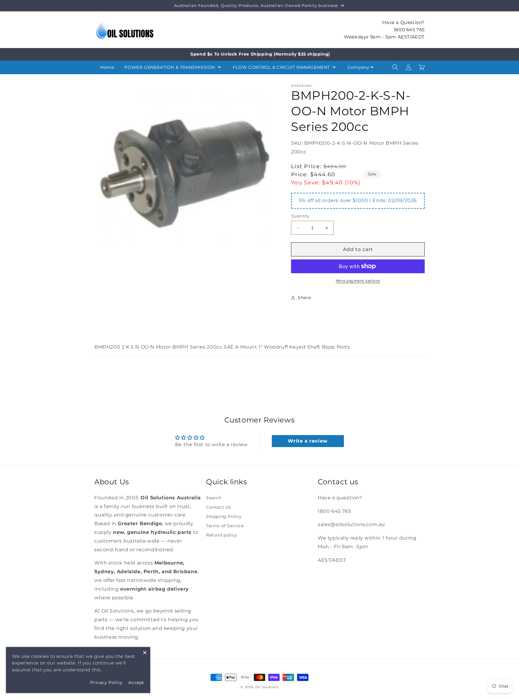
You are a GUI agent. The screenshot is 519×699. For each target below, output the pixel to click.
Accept (136, 682)
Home (107, 67)
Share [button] (304, 297)
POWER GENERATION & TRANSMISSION (170, 67)
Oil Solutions (266, 687)
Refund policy (221, 535)
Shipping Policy (224, 516)
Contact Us (218, 507)
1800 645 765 (409, 29)
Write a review (307, 441)
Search (214, 498)
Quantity (300, 215)
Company (358, 67)
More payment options (358, 280)
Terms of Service (225, 525)
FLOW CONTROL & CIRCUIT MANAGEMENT (282, 67)
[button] (395, 67)
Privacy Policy (106, 682)
